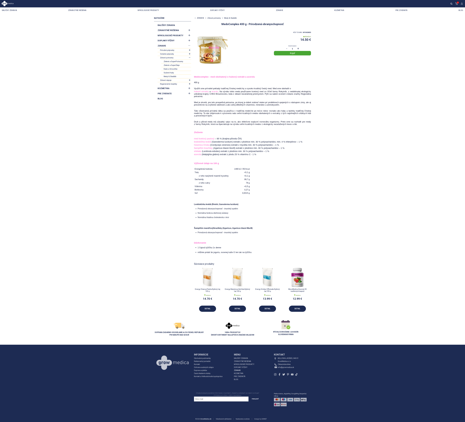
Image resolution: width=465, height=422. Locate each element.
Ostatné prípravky (167, 54)
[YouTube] (292, 374)
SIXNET (264, 419)
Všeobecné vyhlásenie (223, 419)
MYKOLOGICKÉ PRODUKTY (148, 10)
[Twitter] (284, 374)
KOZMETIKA (339, 10)
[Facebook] (279, 374)
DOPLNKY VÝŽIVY (217, 10)
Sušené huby (169, 73)
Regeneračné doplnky (168, 84)
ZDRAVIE (279, 10)
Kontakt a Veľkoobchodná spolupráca (208, 376)
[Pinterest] (288, 374)
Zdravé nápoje (165, 80)
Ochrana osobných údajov (204, 367)
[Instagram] (275, 374)
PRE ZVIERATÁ (401, 10)
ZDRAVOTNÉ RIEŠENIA (77, 10)
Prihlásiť (255, 399)
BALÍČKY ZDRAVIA (9, 10)
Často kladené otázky (202, 373)
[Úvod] (172, 357)
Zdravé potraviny (166, 58)
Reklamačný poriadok (202, 361)
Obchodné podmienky (202, 358)
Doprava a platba (200, 370)
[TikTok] (296, 374)
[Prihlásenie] (461, 4)
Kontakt (197, 364)
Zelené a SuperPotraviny (173, 61)
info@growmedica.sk (286, 367)
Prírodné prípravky (167, 50)
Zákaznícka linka (284, 364)
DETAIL (207, 309)
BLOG (461, 10)
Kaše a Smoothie (170, 69)
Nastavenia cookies (243, 419)
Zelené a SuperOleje (172, 65)
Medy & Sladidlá (170, 76)
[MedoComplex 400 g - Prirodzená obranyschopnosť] (212, 49)
